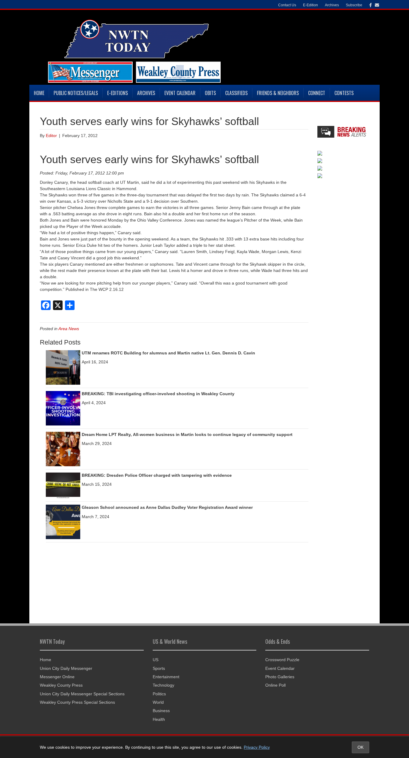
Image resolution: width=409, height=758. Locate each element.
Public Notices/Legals (76, 93)
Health (159, 719)
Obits (210, 93)
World (158, 702)
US (155, 659)
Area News (68, 328)
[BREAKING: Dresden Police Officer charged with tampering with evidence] (63, 485)
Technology (163, 685)
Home (39, 93)
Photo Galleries (279, 676)
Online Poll (275, 685)
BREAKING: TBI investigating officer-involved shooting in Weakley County (158, 393)
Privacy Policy (257, 747)
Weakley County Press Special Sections (77, 702)
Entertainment (166, 676)
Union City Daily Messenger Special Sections (82, 693)
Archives (146, 93)
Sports (159, 668)
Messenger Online (57, 676)
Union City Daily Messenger (66, 668)
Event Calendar (180, 93)
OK (360, 747)
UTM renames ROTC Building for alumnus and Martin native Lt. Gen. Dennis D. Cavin (168, 353)
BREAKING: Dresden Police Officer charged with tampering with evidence (157, 475)
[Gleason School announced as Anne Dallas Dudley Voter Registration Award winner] (63, 521)
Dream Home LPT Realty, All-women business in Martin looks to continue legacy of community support (187, 434)
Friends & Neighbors (278, 93)
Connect (316, 93)
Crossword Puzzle (282, 659)
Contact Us (287, 5)
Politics (159, 693)
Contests (344, 93)
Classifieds (236, 93)
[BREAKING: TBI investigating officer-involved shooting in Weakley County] (63, 407)
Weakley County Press (61, 685)
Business (161, 710)
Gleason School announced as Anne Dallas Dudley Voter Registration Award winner (167, 507)
